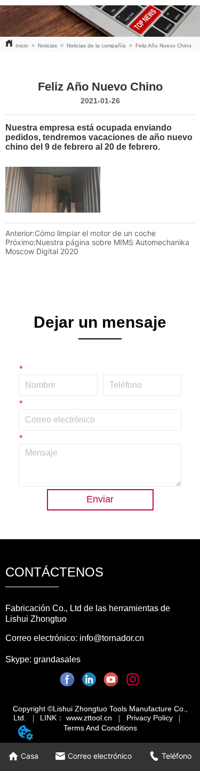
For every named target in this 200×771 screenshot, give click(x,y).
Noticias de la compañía (96, 45)
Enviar (100, 499)
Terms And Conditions (100, 728)
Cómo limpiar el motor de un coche (95, 233)
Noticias (47, 45)
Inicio (21, 45)
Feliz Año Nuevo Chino (163, 45)
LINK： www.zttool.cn (76, 717)
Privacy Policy (149, 717)
